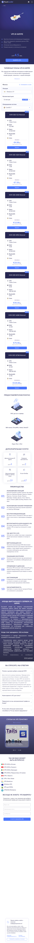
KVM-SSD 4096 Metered (17, 235)
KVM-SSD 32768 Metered (17, 355)
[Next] (19, 750)
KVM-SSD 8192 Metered (17, 275)
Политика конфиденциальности (11, 936)
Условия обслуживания (22, 936)
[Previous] (14, 750)
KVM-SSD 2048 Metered (17, 195)
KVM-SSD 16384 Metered (17, 315)
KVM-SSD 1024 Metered (17, 155)
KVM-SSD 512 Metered (17, 115)
